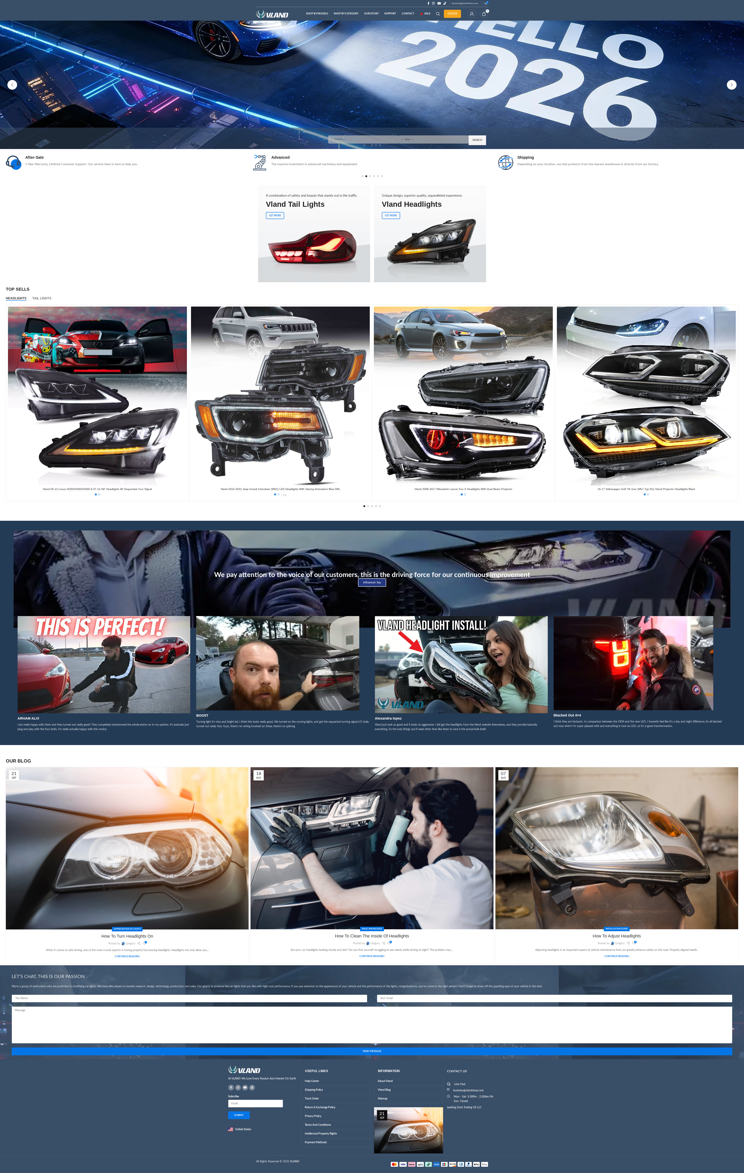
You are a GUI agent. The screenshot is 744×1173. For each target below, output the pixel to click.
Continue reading (127, 956)
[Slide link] (372, 85)
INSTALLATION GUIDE (617, 929)
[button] (12, 85)
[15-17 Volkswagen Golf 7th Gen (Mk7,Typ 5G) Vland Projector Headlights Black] (646, 396)
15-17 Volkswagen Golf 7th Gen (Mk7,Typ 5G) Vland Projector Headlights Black (646, 489)
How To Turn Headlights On (127, 936)
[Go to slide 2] (366, 176)
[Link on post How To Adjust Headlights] (616, 848)
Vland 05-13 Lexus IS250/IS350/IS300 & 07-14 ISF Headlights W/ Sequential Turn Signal (97, 489)
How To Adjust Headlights (617, 936)
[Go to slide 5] (378, 176)
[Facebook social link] (428, 3)
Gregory (130, 943)
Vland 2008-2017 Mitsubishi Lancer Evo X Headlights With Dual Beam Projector (463, 489)
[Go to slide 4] (374, 176)
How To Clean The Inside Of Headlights (372, 936)
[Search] (438, 14)
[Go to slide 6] (382, 176)
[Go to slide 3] (370, 176)
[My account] (472, 14)
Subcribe (233, 1096)
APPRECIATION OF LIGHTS (127, 929)
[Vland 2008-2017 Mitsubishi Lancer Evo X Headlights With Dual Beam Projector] (463, 396)
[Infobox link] (126, 162)
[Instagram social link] (433, 3)
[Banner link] (314, 233)
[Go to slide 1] (362, 176)
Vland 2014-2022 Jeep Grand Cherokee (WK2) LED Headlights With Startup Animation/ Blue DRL (280, 489)
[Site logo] (272, 13)
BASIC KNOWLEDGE (372, 929)
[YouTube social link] (439, 3)
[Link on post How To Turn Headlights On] (127, 848)
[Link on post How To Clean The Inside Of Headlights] (372, 848)
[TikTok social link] (444, 3)
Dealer (452, 13)
